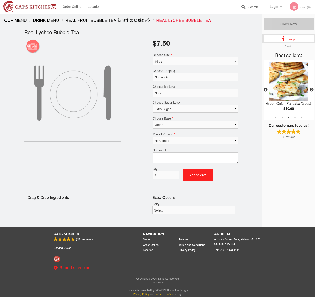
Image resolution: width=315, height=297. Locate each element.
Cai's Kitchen (66, 233)
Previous (266, 90)
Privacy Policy (186, 250)
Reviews (183, 239)
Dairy (155, 204)
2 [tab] (282, 118)
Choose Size (162, 55)
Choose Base (163, 118)
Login (274, 7)
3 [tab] (288, 118)
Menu (146, 239)
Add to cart (197, 174)
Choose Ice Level (165, 86)
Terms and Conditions (191, 245)
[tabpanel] (289, 90)
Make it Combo (164, 134)
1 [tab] (276, 118)
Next (312, 90)
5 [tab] (301, 118)
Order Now (288, 23)
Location (94, 7)
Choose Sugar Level (167, 102)
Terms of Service (164, 294)
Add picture (32, 46)
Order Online (72, 7)
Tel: (227, 250)
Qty (156, 168)
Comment (159, 150)
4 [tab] (295, 118)
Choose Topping (165, 71)
